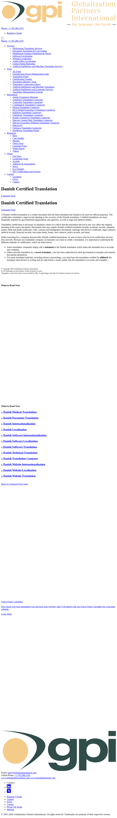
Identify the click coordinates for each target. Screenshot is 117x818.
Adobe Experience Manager (25, 97)
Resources (11, 133)
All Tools (17, 71)
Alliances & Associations (24, 164)
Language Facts (20, 146)
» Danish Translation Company (19, 458)
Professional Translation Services (27, 48)
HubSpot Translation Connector (27, 112)
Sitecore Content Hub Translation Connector (33, 120)
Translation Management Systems (28, 92)
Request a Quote (14, 33)
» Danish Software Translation (19, 446)
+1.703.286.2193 (22, 775)
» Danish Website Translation (18, 475)
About (10, 153)
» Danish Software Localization (19, 441)
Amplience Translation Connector (28, 100)
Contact (10, 174)
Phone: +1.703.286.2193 (12, 28)
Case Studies (18, 138)
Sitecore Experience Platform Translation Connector (36, 123)
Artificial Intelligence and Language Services (33, 89)
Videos (16, 151)
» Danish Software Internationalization (24, 435)
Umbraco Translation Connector (27, 128)
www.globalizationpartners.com (15, 778)
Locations (17, 177)
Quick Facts (18, 143)
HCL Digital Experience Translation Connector (34, 110)
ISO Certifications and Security (27, 171)
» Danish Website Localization (18, 470)
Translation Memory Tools (24, 82)
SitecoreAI (17, 125)
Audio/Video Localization (24, 61)
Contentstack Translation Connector (29, 105)
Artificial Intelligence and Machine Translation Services (37, 66)
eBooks (16, 141)
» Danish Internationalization (18, 423)
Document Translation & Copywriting (30, 51)
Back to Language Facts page (14, 484)
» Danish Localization (14, 429)
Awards (16, 161)
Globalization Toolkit (22, 79)
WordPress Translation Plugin (26, 130)
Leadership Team (20, 159)
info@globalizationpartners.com (22, 773)
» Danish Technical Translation (19, 452)
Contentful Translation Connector (28, 102)
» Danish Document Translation (20, 417)
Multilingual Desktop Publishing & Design (32, 53)
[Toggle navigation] (2, 38)
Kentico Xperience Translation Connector (31, 117)
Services (10, 46)
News (15, 166)
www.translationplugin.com (42, 778)
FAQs (15, 179)
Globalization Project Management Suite (31, 74)
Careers (16, 182)
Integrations (12, 94)
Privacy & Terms (14, 807)
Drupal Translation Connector (26, 107)
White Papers (19, 148)
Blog (15, 135)
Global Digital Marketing (24, 64)
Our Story (17, 156)
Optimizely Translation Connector (28, 115)
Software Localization (22, 56)
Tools (9, 69)
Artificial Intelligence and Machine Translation (33, 87)
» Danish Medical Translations (19, 411)
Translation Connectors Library (27, 84)
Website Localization (22, 58)
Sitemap (10, 809)
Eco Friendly (18, 169)
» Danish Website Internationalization (23, 464)
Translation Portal (20, 76)
